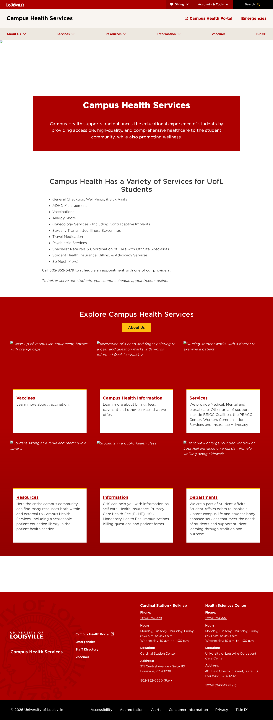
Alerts (156, 710)
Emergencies (85, 642)
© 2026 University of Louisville (36, 710)
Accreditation (132, 710)
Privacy (221, 710)
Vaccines (82, 657)
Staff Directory (87, 649)
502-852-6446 (216, 618)
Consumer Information (188, 710)
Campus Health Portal (92, 634)
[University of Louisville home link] (15, 4)
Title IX (241, 710)
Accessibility (101, 710)
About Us (136, 327)
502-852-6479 (151, 618)
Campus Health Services (36, 651)
